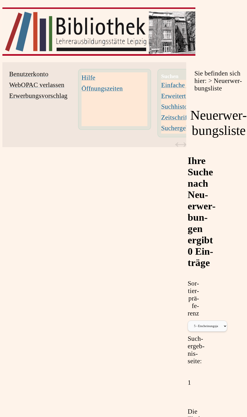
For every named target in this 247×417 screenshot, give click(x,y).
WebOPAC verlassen (36, 85)
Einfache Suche (182, 85)
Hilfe (88, 77)
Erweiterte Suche (184, 96)
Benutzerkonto (28, 74)
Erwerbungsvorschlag (38, 95)
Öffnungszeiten (102, 88)
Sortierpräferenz (193, 298)
